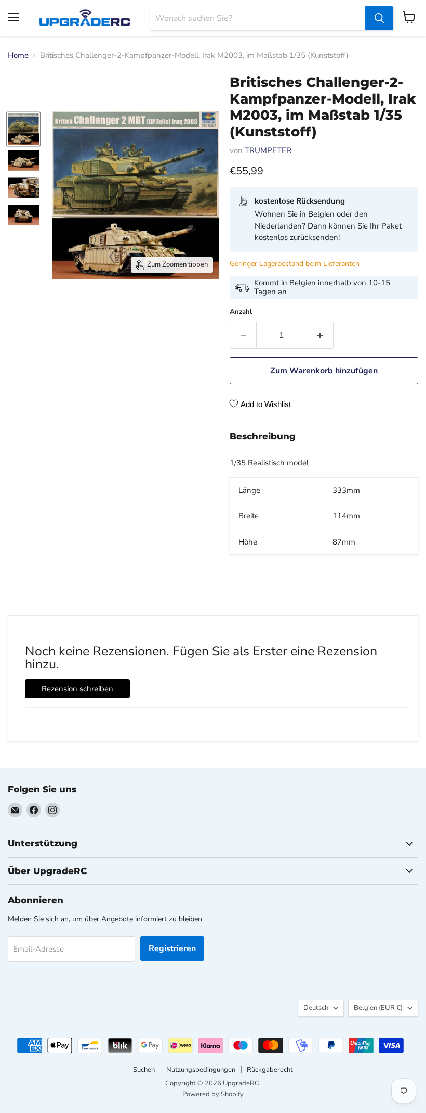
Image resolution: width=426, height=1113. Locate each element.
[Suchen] (379, 18)
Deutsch (315, 1008)
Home (18, 55)
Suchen (144, 1069)
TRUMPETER (268, 150)
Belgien (378, 1008)
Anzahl (241, 312)
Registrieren (172, 948)
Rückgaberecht (270, 1069)
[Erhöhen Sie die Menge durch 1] (320, 335)
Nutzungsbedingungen (200, 1069)
